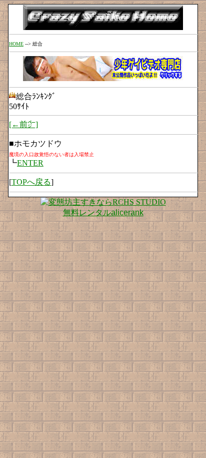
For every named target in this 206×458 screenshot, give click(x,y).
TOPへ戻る (31, 182)
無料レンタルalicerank (103, 212)
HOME (16, 44)
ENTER (30, 163)
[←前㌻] (23, 124)
